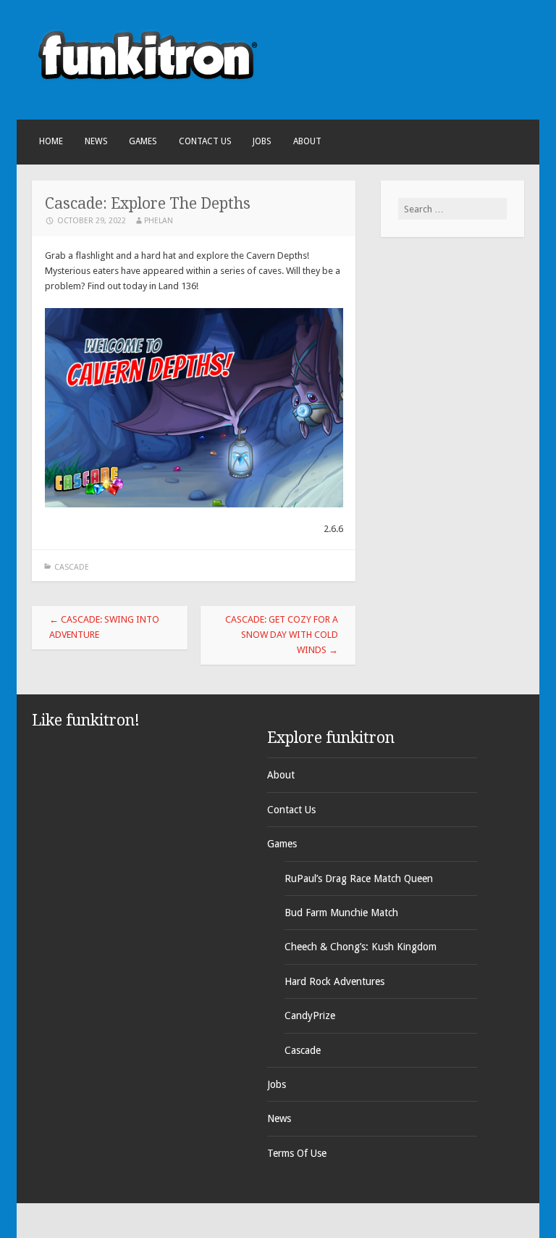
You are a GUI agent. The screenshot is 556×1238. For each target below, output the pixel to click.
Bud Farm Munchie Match (341, 912)
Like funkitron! (86, 720)
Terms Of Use (297, 1153)
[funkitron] (148, 93)
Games (143, 141)
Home (51, 141)
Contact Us (205, 141)
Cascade (71, 567)
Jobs (262, 141)
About (307, 141)
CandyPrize (310, 1015)
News (96, 141)
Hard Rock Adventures (334, 981)
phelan (158, 220)
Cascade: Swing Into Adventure (104, 627)
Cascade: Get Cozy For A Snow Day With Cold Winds (281, 634)
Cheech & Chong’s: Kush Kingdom (361, 946)
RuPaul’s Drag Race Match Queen (359, 878)
